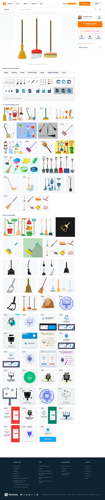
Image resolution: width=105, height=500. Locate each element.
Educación (16, 476)
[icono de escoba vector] (11, 267)
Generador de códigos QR (21, 487)
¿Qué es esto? (90, 43)
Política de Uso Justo (94, 494)
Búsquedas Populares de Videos (46, 481)
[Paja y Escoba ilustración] (48, 303)
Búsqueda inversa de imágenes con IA (19, 481)
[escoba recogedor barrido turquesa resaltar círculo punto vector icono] (11, 321)
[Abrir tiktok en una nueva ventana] (32, 494)
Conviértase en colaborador (66, 474)
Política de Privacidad (82, 494)
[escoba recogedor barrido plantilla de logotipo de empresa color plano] (11, 377)
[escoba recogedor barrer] (29, 377)
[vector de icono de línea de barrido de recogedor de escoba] (66, 396)
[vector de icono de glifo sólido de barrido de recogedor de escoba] (11, 340)
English (88, 466)
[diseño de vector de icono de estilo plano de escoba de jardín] (46, 114)
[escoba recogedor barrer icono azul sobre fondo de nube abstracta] (29, 321)
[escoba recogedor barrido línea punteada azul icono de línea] (66, 303)
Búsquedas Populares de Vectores (46, 474)
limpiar (64, 72)
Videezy (16, 471)
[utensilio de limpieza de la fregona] (11, 184)
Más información (83, 47)
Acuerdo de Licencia (44, 466)
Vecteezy (16, 468)
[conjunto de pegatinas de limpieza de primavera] (27, 131)
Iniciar (97, 3)
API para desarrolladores (21, 478)
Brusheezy (17, 466)
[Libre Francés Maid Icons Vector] (13, 147)
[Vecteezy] (4, 3)
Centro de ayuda (66, 466)
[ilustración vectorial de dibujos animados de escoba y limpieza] (9, 131)
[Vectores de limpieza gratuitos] (13, 114)
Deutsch (88, 473)
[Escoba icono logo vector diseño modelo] (11, 303)
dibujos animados (53, 72)
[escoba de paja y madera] (11, 203)
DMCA (40, 468)
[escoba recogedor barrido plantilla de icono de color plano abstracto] (66, 377)
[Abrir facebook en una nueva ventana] (21, 494)
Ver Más (63, 91)
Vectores (9, 3)
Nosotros (64, 471)
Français (88, 476)
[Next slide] (72, 73)
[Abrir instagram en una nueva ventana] (24, 494)
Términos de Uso (71, 494)
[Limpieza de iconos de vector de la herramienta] (52, 184)
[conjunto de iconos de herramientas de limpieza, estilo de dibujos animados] (35, 203)
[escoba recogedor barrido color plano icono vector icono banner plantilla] (10, 396)
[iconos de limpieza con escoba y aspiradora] (21, 164)
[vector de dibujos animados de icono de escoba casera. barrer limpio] (28, 285)
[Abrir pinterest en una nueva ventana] (29, 494)
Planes (64, 3)
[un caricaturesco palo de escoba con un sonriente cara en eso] (42, 285)
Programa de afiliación (45, 471)
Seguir (99, 18)
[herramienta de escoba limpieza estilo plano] (67, 131)
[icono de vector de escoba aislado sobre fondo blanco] (70, 184)
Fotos (18, 3)
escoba (6, 72)
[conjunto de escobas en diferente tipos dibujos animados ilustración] (46, 227)
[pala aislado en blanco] (58, 164)
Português (88, 471)
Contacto (64, 468)
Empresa (16, 473)
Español (88, 468)
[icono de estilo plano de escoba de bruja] (47, 147)
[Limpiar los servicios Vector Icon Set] (65, 147)
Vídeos (25, 3)
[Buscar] (95, 9)
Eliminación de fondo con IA (21, 484)
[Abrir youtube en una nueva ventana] (37, 494)
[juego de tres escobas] (29, 303)
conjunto (14, 72)
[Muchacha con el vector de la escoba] (64, 114)
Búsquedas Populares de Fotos (46, 477)
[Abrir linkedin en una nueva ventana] (26, 494)
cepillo (42, 72)
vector (22, 72)
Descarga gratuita (90, 24)
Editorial (33, 3)
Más (41, 3)
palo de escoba (32, 72)
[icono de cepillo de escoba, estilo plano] (12, 248)
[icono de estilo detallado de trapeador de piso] (30, 184)
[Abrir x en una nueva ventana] (34, 494)
